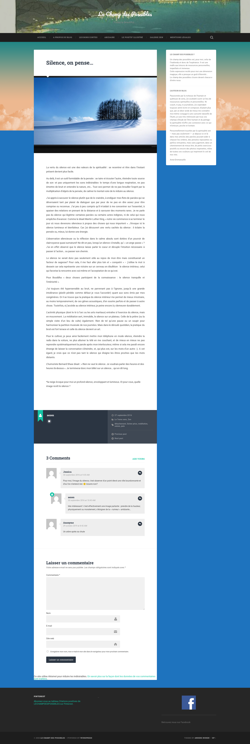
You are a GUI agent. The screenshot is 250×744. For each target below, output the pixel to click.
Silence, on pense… (69, 62)
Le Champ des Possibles (125, 13)
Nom (48, 613)
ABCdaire (109, 37)
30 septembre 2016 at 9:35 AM (76, 475)
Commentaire (53, 575)
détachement (120, 424)
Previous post (121, 434)
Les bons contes (88, 37)
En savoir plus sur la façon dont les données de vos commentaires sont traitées (94, 677)
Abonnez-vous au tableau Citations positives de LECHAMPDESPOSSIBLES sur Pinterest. (57, 702)
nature (117, 426)
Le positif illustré (132, 37)
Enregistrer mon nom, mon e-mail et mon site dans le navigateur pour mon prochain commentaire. (89, 652)
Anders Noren (202, 738)
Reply (140, 473)
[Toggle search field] (211, 37)
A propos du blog (62, 37)
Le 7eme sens (121, 419)
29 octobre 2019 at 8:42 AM (75, 526)
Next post (119, 438)
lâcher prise (132, 424)
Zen (129, 419)
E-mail (49, 626)
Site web (50, 639)
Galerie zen (156, 37)
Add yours (138, 458)
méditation (142, 424)
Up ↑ (214, 738)
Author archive (49, 421)
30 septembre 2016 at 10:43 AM (81, 500)
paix (123, 426)
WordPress (86, 738)
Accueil (41, 37)
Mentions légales (180, 37)
